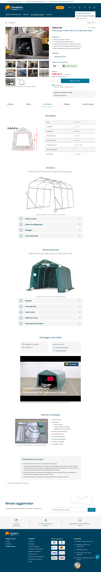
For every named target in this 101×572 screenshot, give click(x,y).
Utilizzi (30, 561)
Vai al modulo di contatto (86, 16)
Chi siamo (31, 541)
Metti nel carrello (75, 81)
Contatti (60, 7)
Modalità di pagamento (34, 551)
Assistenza (8, 544)
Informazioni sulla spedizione (36, 556)
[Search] (75, 8)
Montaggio (67, 104)
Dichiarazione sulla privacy (35, 549)
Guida (69, 7)
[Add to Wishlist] (93, 81)
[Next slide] (49, 43)
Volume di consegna (88, 104)
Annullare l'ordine (10, 546)
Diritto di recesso (33, 554)
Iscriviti (92, 510)
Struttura (28, 104)
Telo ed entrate (47, 104)
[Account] (80, 8)
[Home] (6, 22)
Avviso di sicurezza (61, 351)
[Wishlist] (84, 8)
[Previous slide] (5, 43)
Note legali (31, 544)
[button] (89, 7)
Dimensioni (10, 104)
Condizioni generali (33, 546)
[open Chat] (97, 557)
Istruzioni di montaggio (62, 347)
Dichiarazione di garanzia (35, 559)
